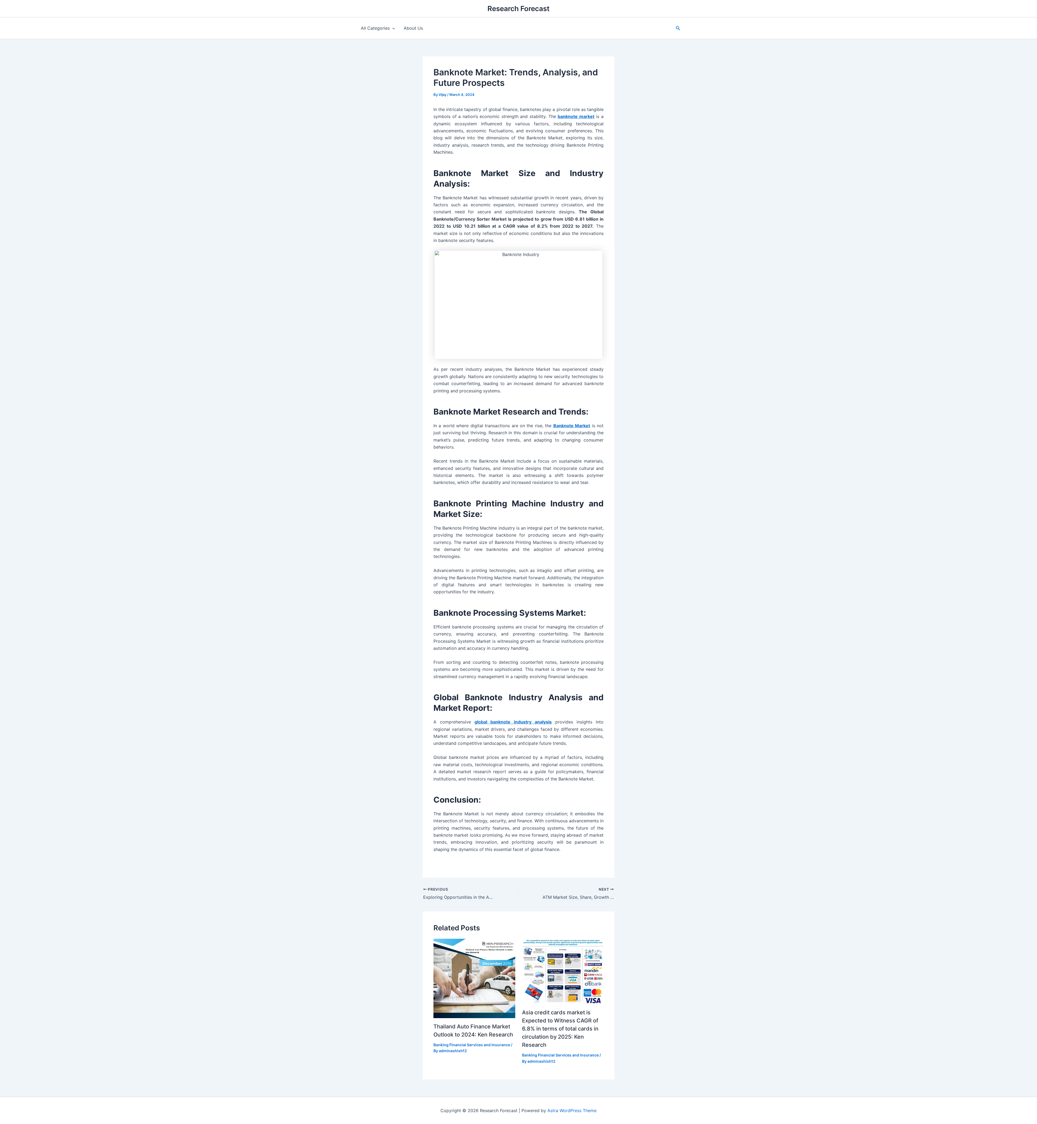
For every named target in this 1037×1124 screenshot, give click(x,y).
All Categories (375, 28)
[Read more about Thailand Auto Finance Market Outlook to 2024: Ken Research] (474, 978)
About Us (413, 28)
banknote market (576, 116)
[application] (392, 28)
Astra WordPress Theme (572, 1110)
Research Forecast (518, 8)
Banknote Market (571, 425)
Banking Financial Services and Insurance (471, 1044)
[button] (678, 28)
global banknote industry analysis (512, 722)
